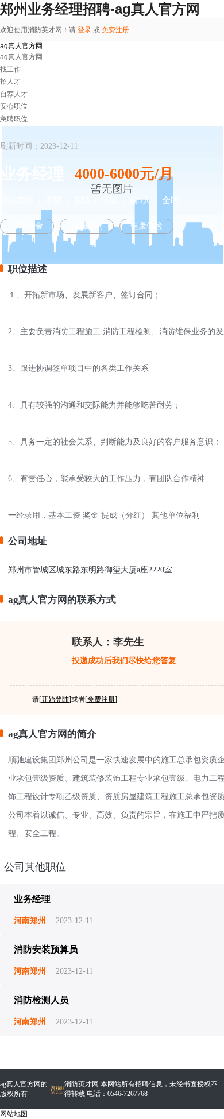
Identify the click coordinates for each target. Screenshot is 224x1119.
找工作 (10, 69)
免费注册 (115, 30)
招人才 (10, 82)
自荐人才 (14, 94)
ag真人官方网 (21, 46)
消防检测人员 (41, 1000)
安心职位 (14, 106)
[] (55, 699)
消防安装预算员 (46, 949)
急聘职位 (14, 119)
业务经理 (32, 899)
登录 (84, 30)
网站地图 (14, 1114)
